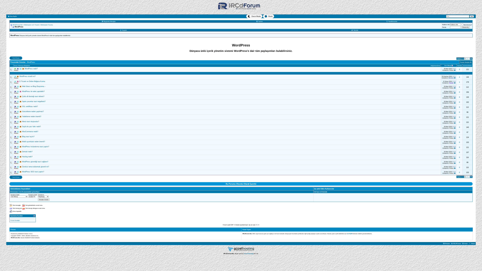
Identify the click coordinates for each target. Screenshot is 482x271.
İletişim (447, 243)
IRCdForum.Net (17, 25)
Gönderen (41, 195)
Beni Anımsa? (468, 25)
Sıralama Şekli (15, 195)
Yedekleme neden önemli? (31, 116)
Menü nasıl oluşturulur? (30, 121)
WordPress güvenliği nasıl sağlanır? (35, 162)
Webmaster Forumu (47, 25)
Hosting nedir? (27, 157)
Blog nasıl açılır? (28, 137)
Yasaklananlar (392, 21)
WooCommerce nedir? (30, 131)
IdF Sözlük (354, 30)
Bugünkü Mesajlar (109, 21)
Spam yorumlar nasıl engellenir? (33, 101)
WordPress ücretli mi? (27, 76)
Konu (15, 65)
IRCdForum (457, 243)
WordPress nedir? (31, 69)
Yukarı (473, 243)
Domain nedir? (27, 152)
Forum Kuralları (15, 220)
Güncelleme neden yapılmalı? (33, 111)
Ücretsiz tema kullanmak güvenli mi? (35, 167)
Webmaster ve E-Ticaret (31, 25)
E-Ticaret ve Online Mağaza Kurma (32, 81)
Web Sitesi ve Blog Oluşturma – (33, 86)
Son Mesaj (447, 65)
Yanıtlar (459, 65)
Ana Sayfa (13, 16)
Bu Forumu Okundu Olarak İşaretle (241, 184)
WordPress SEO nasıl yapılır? (33, 172)
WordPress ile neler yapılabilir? (33, 91)
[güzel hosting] (241, 251)
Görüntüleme (467, 65)
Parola (444, 27)
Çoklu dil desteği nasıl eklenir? (33, 96)
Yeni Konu (15, 58)
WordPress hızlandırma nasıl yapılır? (35, 147)
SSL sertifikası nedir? (30, 106)
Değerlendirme (435, 65)
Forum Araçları (465, 62)
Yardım (260, 21)
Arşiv (466, 243)
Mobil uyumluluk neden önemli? (33, 142)
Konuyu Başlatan (24, 65)
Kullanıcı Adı (446, 24)
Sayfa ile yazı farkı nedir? (31, 126)
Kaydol (124, 30)
